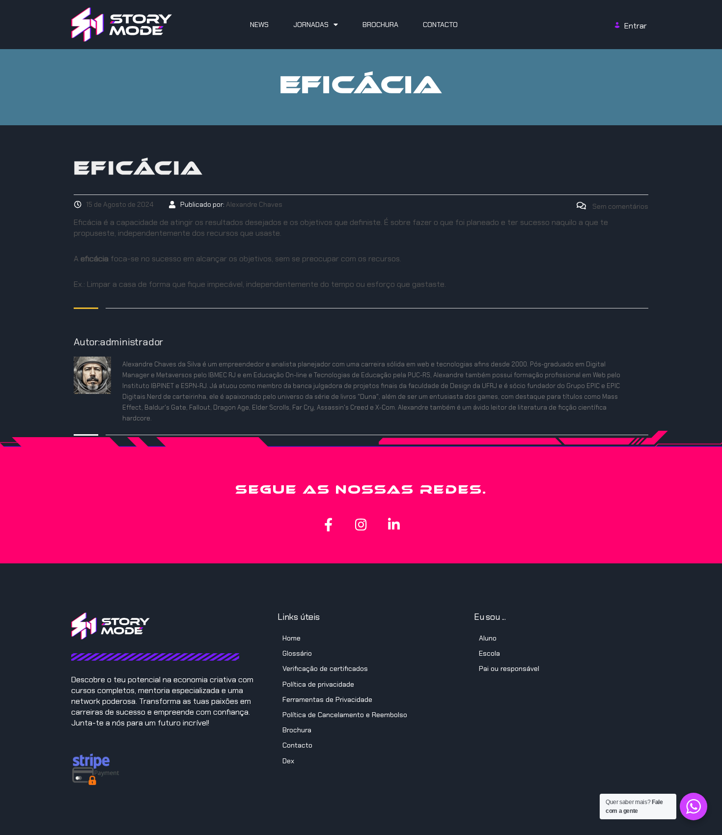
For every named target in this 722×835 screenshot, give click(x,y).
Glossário (297, 653)
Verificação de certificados (325, 668)
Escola (489, 653)
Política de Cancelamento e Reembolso (344, 714)
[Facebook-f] (328, 524)
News (259, 24)
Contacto (440, 24)
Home (291, 638)
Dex (288, 760)
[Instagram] (361, 524)
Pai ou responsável (509, 668)
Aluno (488, 638)
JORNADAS (311, 24)
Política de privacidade (318, 684)
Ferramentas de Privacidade (327, 699)
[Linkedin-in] (394, 524)
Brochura (380, 24)
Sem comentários (619, 206)
